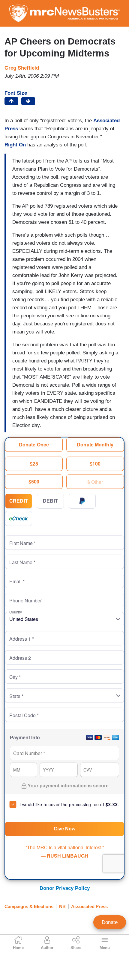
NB (62, 906)
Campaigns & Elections (28, 906)
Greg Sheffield (21, 68)
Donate (110, 922)
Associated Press (89, 906)
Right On (15, 145)
